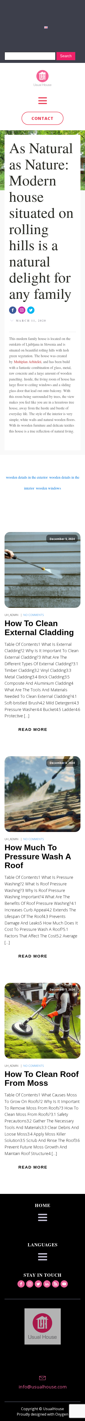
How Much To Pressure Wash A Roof (38, 856)
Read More (32, 729)
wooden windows (48, 488)
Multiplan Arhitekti (27, 361)
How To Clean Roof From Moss (42, 1079)
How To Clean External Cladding (39, 628)
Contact (42, 118)
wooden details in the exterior (26, 477)
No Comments (33, 615)
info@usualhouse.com (43, 1387)
